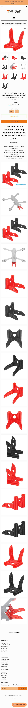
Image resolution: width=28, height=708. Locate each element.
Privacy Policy (4, 650)
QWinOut (14, 695)
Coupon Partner (4, 664)
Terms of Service (4, 651)
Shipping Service (4, 643)
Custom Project (4, 662)
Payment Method (4, 646)
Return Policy (4, 648)
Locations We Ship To (5, 644)
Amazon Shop (4, 666)
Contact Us (3, 679)
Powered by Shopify (19, 695)
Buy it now (14, 121)
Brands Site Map (4, 673)
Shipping (9, 104)
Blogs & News (4, 675)
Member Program (4, 657)
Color (12, 108)
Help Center (3, 677)
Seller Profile (3, 672)
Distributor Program (5, 659)
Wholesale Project (4, 661)
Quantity (16, 108)
